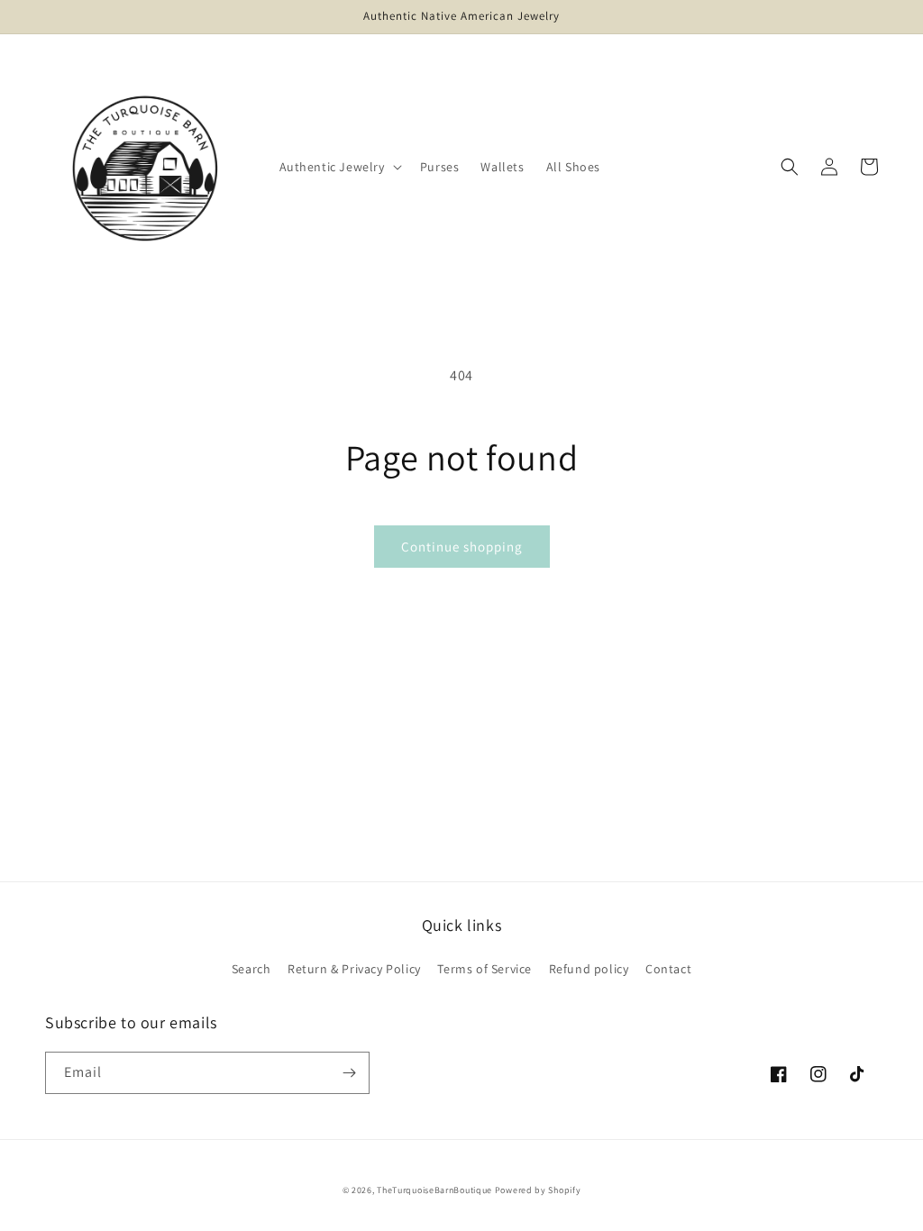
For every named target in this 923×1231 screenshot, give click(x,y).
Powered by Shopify (538, 1190)
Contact (668, 969)
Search (251, 969)
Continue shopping (462, 546)
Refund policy (589, 969)
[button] (339, 167)
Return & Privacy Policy (354, 969)
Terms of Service (484, 969)
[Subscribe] (349, 1073)
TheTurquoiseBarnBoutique (434, 1190)
